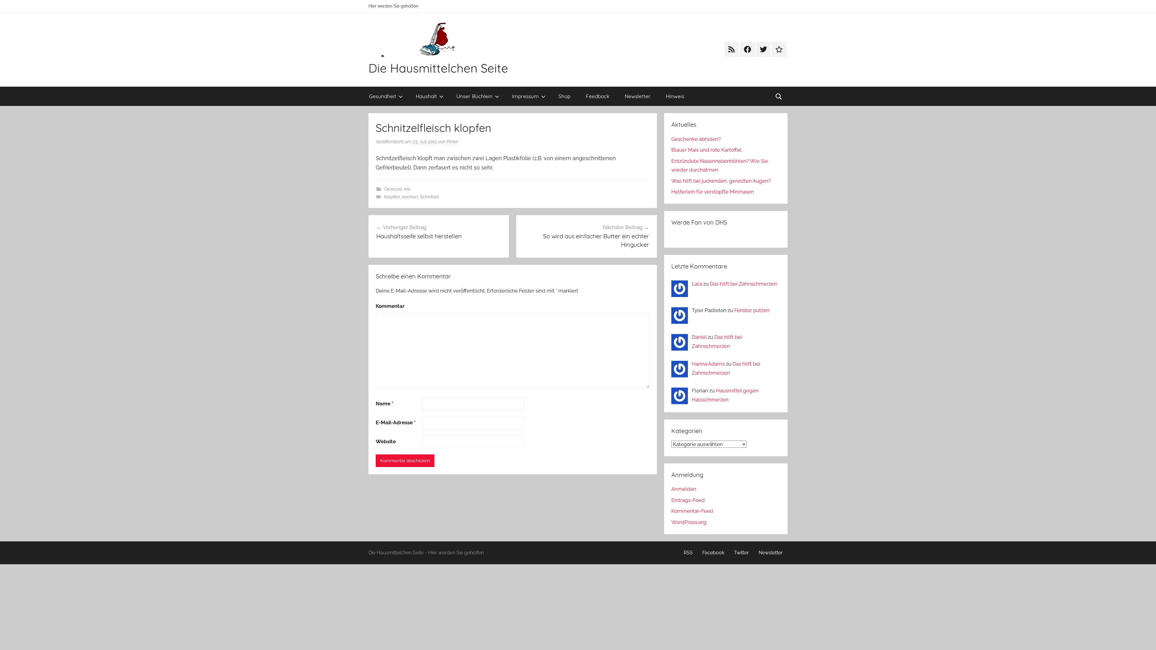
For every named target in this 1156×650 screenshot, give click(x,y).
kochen (410, 197)
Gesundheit (382, 96)
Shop (564, 96)
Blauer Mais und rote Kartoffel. (706, 150)
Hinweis (675, 96)
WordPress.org (689, 522)
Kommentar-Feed (692, 511)
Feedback (597, 96)
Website (386, 441)
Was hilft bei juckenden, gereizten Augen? (721, 181)
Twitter (741, 553)
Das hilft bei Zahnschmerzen (743, 284)
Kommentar (390, 306)
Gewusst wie (397, 189)
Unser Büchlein (474, 96)
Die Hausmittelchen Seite (438, 68)
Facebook (713, 553)
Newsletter (638, 96)
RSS (688, 553)
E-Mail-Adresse (396, 422)
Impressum (525, 96)
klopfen (392, 197)
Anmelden (683, 489)
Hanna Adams (708, 364)
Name (384, 404)
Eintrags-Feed (688, 500)
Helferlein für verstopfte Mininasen (712, 192)
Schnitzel (429, 197)
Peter (452, 141)
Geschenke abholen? (696, 139)
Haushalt (426, 96)
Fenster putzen (751, 310)
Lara (697, 284)
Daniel (699, 337)
